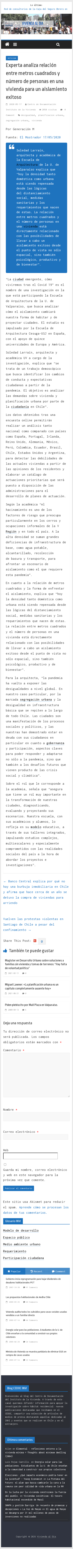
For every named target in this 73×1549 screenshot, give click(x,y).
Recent (38, 1271)
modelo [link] (36, 827)
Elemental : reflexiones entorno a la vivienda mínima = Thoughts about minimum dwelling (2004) (35, 1452)
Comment (60, 1271)
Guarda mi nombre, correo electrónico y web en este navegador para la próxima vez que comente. (35, 1175)
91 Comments (32, 1287)
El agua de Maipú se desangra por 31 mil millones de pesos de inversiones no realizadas (35, 1513)
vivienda (37, 120)
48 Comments (32, 1302)
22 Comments (32, 1360)
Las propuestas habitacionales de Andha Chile (28, 1297)
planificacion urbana (50, 115)
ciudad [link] (18, 279)
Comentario (13, 1050)
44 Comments (32, 1320)
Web (6, 1150)
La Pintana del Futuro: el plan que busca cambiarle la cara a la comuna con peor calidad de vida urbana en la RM (35, 1483)
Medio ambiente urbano (21, 1244)
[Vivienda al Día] (7, 44)
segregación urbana (17, 120)
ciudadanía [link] (20, 406)
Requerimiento (14, 1251)
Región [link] (11, 531)
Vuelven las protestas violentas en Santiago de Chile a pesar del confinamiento (33, 924)
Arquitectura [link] (27, 164)
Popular (16, 1271)
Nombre (10, 1109)
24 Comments (32, 1342)
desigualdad (28, 115)
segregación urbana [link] (36, 699)
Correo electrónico (21, 1132)
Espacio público (16, 1237)
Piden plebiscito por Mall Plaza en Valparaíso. (31, 1005)
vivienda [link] (31, 226)
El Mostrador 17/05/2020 (40, 137)
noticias (12, 58)
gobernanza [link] (55, 743)
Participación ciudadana (23, 1258)
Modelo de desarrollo (21, 1230)
